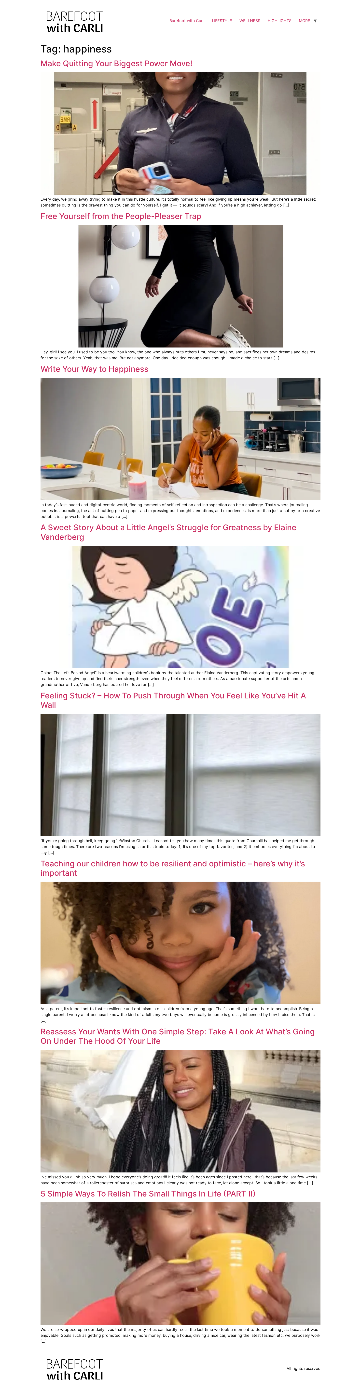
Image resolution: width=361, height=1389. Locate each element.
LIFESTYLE (222, 20)
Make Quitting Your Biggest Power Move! (116, 63)
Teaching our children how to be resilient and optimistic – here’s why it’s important (173, 868)
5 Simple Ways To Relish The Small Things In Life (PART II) (148, 1193)
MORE (304, 20)
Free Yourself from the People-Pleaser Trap (121, 216)
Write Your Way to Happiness (94, 369)
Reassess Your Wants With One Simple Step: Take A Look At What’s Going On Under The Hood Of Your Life (178, 1036)
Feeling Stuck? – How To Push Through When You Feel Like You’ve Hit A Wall (173, 700)
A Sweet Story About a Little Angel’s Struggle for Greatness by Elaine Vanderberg (168, 532)
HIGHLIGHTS (280, 20)
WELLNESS (249, 20)
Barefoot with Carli (187, 20)
